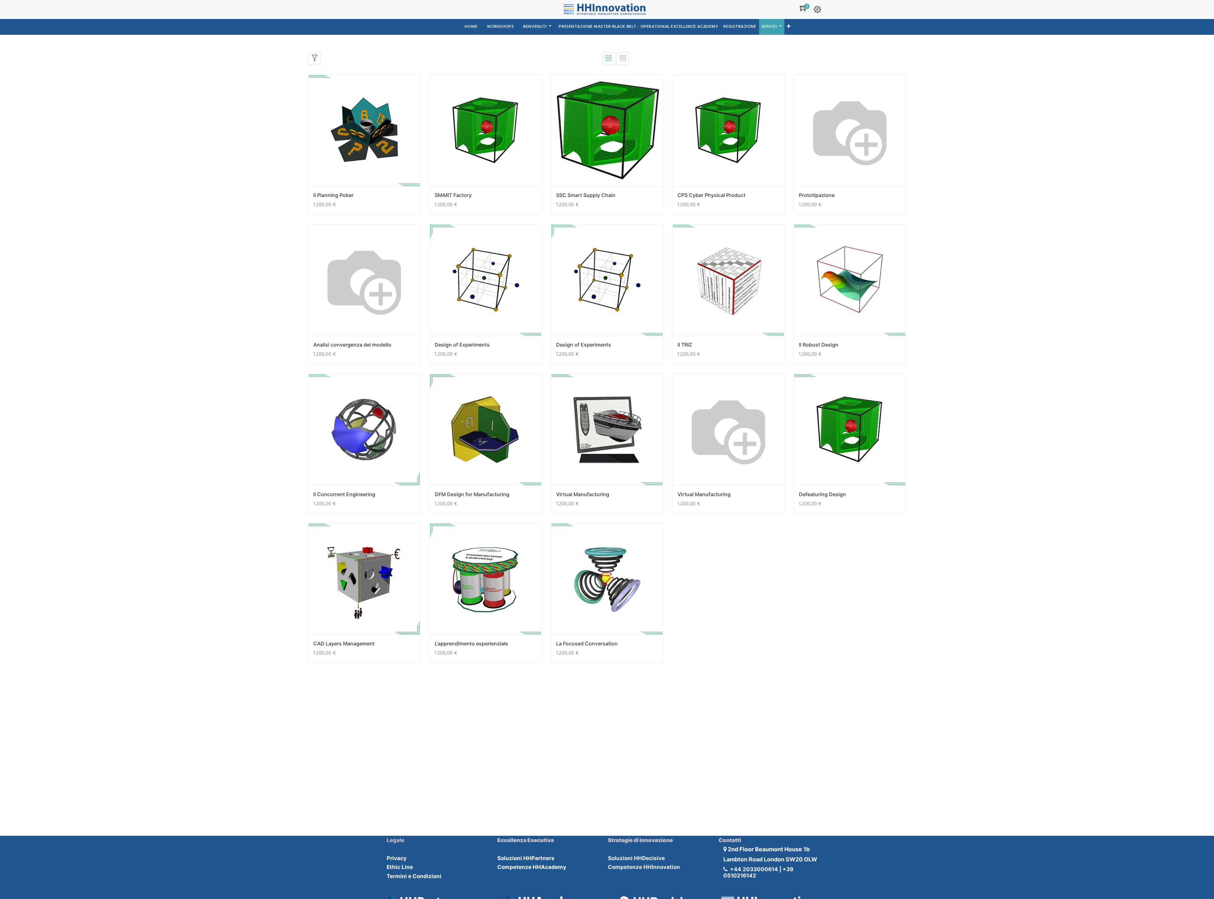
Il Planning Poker (333, 195)
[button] (788, 27)
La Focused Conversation (587, 643)
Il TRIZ (685, 345)
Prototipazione (817, 195)
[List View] (622, 58)
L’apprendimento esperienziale (471, 643)
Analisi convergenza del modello (352, 345)
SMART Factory (453, 195)
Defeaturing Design (822, 494)
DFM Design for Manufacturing (472, 494)
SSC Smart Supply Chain (586, 195)
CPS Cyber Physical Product (711, 195)
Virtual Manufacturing (582, 494)
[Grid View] (609, 58)
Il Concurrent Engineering (344, 494)
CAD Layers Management (344, 643)
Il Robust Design (818, 345)
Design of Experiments (462, 345)
